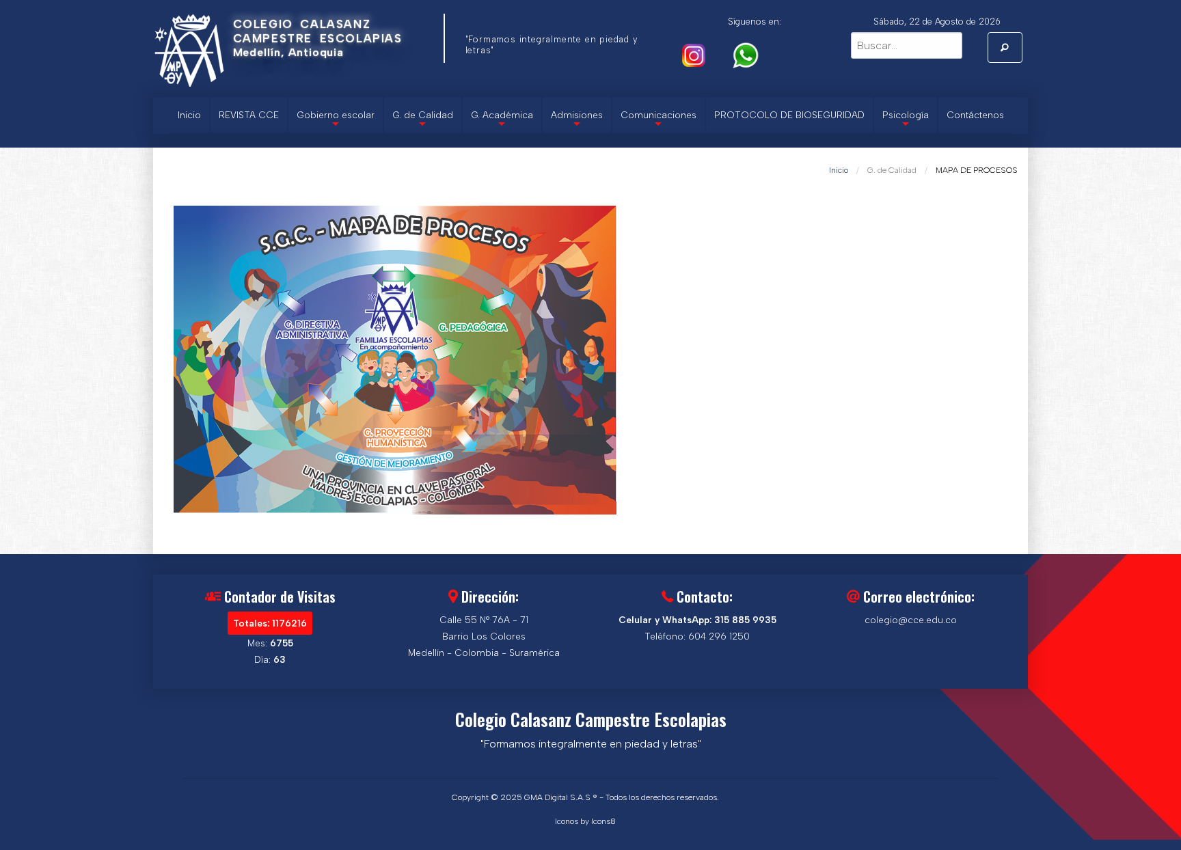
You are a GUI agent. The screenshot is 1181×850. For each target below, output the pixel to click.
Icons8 (603, 821)
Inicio (189, 114)
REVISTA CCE (249, 114)
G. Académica (502, 121)
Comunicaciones (658, 121)
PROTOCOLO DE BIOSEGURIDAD (789, 114)
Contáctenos (975, 114)
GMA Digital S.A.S (557, 797)
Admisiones (577, 121)
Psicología (905, 121)
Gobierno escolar (336, 121)
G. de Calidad (422, 121)
